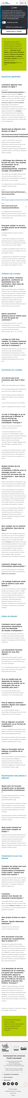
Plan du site (13, 1093)
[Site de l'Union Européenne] (17, 1048)
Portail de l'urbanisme (10, 62)
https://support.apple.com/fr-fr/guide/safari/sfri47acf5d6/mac (10, 207)
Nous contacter (8, 1077)
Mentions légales (13, 1089)
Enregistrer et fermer (14, 31)
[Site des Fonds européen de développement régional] (23, 1048)
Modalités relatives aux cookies (13, 1091)
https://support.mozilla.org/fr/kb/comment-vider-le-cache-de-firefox (13, 193)
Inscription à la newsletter (11, 1074)
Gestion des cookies (14, 18)
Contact (13, 1095)
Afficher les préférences (14, 27)
